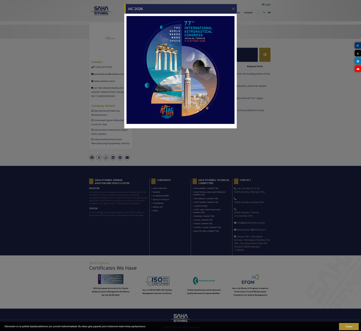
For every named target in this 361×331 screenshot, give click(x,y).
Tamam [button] (348, 326)
